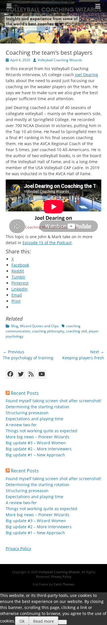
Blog (14, 326)
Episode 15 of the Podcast (47, 242)
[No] (62, 622)
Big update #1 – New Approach (35, 455)
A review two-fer (21, 424)
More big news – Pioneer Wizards (37, 436)
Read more (43, 621)
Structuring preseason (27, 412)
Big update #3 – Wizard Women (36, 442)
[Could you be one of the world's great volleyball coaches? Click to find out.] (53, 42)
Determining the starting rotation (37, 406)
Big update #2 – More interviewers (39, 449)
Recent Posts (25, 393)
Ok (22, 621)
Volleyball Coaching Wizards (60, 60)
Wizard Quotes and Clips (39, 326)
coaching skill (76, 331)
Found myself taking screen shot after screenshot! (53, 400)
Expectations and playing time (34, 418)
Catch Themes (64, 584)
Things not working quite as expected (41, 430)
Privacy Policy (18, 548)
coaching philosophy (48, 331)
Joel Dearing (86, 74)
